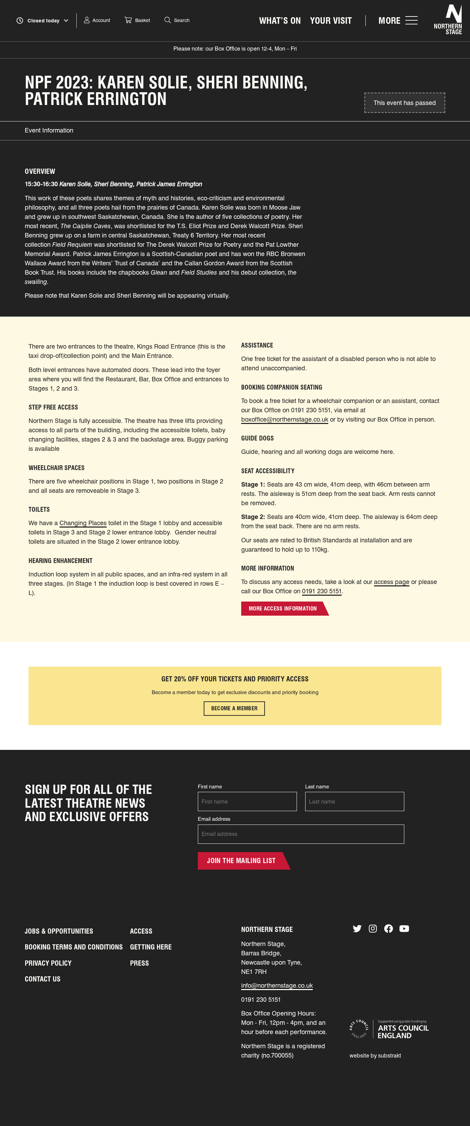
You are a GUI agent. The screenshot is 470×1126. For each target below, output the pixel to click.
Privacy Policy (48, 963)
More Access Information (283, 608)
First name (210, 787)
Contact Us (43, 979)
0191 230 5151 (322, 591)
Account (101, 20)
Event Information (49, 130)
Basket (142, 20)
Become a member (234, 708)
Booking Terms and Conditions (74, 947)
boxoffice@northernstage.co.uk (284, 419)
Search (182, 20)
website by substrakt (375, 1055)
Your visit (331, 20)
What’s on (280, 20)
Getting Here (151, 947)
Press (139, 963)
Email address (214, 819)
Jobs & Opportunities (59, 931)
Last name (317, 787)
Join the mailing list (241, 861)
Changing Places (83, 523)
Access (141, 931)
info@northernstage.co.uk (277, 985)
